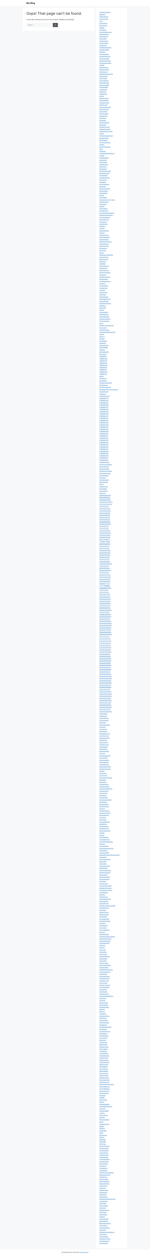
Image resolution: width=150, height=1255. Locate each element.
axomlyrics (103, 180)
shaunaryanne (104, 103)
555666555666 (104, 537)
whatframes (103, 224)
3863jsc (102, 1128)
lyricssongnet (104, 720)
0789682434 (104, 400)
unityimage (103, 954)
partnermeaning (104, 272)
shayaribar (103, 39)
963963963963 (105, 570)
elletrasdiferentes (105, 242)
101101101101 (104, 526)
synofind (102, 1000)
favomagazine (104, 760)
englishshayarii (104, 396)
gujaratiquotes (104, 317)
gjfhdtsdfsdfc (104, 352)
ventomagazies (104, 237)
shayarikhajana (104, 1228)
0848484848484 (105, 661)
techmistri (102, 118)
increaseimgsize (105, 941)
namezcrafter (104, 1148)
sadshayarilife (104, 853)
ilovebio (102, 339)
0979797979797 (105, 685)
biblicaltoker (103, 868)
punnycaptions (104, 930)
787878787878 (104, 520)
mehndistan (103, 749)
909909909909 (105, 500)
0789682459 (103, 453)
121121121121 (103, 590)
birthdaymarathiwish (106, 325)
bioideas (102, 52)
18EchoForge (103, 1064)
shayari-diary (104, 963)
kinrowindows (104, 109)
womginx (102, 923)
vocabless (102, 1014)
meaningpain (103, 1179)
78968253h (103, 365)
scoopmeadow (104, 787)
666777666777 (104, 539)
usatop (101, 334)
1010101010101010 (105, 502)
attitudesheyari (104, 738)
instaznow (102, 1166)
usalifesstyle (103, 164)
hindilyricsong (104, 994)
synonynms (103, 775)
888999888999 (104, 544)
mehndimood (104, 846)
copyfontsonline (104, 813)
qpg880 (102, 1098)
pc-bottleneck (104, 919)
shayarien (102, 1230)
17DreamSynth (104, 1062)
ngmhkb (102, 350)
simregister (103, 197)
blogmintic (111, 332)
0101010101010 (104, 595)
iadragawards (104, 231)
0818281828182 (104, 654)
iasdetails (102, 120)
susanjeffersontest (105, 1106)
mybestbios (103, 714)
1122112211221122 (105, 504)
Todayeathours (104, 839)
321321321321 (104, 548)
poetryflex (102, 1203)
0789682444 (104, 422)
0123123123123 (104, 709)
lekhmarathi (103, 76)
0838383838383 (105, 659)
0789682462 (103, 460)
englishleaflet (104, 158)
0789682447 (103, 427)
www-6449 (103, 1115)
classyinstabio (104, 85)
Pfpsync (102, 947)
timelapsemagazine (106, 74)
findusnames (103, 901)
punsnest (102, 817)
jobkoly (101, 195)
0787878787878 (105, 650)
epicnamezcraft (104, 1175)
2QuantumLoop (104, 1031)
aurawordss (103, 793)
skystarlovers (104, 791)
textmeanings (104, 480)
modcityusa (103, 72)
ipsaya (101, 253)
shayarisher (103, 292)
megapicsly (103, 1025)
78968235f (103, 361)
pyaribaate (103, 381)
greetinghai (103, 974)
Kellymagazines (104, 877)
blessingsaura (104, 806)
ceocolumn (103, 160)
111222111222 (104, 528)
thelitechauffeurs (105, 303)
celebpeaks (103, 959)
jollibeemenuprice (105, 888)
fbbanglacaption (105, 1223)
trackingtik (103, 1131)
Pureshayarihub (104, 972)
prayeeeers (103, 802)
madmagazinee (104, 725)
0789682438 (103, 409)
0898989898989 (105, 670)
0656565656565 (105, 628)
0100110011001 (104, 689)
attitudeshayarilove (106, 215)
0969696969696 (105, 683)
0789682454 (103, 442)
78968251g (103, 363)
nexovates (103, 928)
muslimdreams (104, 943)
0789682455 (103, 445)
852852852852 (104, 568)
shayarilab (103, 961)
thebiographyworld (105, 131)
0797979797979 (105, 652)
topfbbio (102, 14)
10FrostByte (103, 1049)
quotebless (103, 341)
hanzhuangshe (104, 1080)
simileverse (103, 740)
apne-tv (102, 336)
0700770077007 (105, 703)
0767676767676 (105, 647)
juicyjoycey (103, 729)
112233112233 (104, 612)
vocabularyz (103, 1168)
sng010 (101, 1113)
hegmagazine (104, 762)
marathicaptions (105, 319)
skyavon (102, 809)
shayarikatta (103, 1020)
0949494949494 (105, 678)
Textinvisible (103, 286)
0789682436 (104, 405)
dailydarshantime (105, 939)
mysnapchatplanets (106, 842)
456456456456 (104, 550)
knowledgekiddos (105, 1027)
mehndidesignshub (106, 136)
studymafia (103, 78)
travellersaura (104, 745)
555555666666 (104, 581)
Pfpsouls (102, 945)
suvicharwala (103, 1150)
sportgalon (103, 952)
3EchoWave (103, 1034)
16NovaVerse (104, 1060)
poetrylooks (103, 731)
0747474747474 (105, 643)
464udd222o (103, 345)
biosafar (102, 895)
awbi (101, 149)
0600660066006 (105, 700)
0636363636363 (105, 623)
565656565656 (104, 515)
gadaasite (102, 92)
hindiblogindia (104, 50)
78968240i (103, 367)
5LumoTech (103, 1038)
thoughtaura (103, 385)
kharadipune (103, 36)
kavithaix (102, 284)
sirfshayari (103, 1018)
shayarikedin (103, 1237)
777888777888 (104, 542)
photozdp (102, 308)
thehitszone (103, 105)
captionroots (103, 486)
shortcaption (103, 1221)
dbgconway (103, 25)
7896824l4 (103, 374)
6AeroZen (102, 1040)
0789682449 (104, 431)
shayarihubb (103, 332)
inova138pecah (104, 1089)
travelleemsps (104, 764)
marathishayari (104, 811)
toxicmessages (104, 976)
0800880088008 (105, 705)
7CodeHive (103, 1042)
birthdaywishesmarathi (107, 906)
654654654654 (104, 553)
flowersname (103, 114)
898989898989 (104, 522)
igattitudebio (103, 1071)
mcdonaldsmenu (105, 899)
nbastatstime (104, 967)
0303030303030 (105, 711)
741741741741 (104, 566)
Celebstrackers (104, 956)
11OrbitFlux (103, 1051)
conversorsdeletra (105, 464)
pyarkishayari (104, 1155)
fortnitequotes (104, 59)
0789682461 (103, 458)
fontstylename (104, 321)
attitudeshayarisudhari (107, 937)
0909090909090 (105, 610)
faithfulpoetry (104, 314)
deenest (102, 1009)
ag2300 (102, 1117)
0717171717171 (104, 636)
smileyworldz (103, 43)
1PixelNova (103, 1029)
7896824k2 (103, 372)
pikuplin (102, 771)
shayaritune (103, 875)
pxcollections (103, 211)
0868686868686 (105, 665)
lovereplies (103, 989)
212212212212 (104, 592)
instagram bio (104, 981)
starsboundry (104, 235)
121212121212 (104, 506)
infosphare (103, 169)
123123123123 (104, 546)
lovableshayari (104, 462)
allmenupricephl (104, 872)
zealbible (102, 264)
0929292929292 (105, 674)
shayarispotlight (104, 756)
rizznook (102, 753)
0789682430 (104, 414)
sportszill (102, 950)
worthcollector (104, 184)
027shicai (102, 1144)
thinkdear (102, 182)
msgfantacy (103, 288)
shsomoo (102, 1095)
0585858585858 (105, 614)
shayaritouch (103, 392)
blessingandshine (105, 800)
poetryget (102, 910)
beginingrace (103, 259)
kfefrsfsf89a (103, 347)
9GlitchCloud (103, 1047)
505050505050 (104, 601)
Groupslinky (103, 850)
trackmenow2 (104, 1093)
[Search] (55, 25)
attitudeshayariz (105, 299)
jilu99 (101, 1133)
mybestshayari (104, 1241)
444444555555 (104, 579)
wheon (101, 310)
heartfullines (103, 1164)
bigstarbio (102, 125)
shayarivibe (103, 116)
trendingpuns (104, 826)
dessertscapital (104, 189)
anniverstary (103, 884)
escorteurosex (104, 1091)
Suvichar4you (104, 736)
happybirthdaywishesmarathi (109, 855)
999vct (101, 1137)
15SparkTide (103, 1058)
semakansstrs (104, 828)
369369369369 (105, 495)
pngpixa (102, 1217)
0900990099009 (105, 707)
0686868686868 (105, 632)
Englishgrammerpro (106, 970)
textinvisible (103, 1206)
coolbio (101, 156)
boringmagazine (105, 147)
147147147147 (104, 559)
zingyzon (102, 493)
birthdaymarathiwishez (107, 1199)
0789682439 (104, 411)
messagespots (104, 987)
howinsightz (103, 758)
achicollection (104, 718)
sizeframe (102, 30)
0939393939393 (105, 676)
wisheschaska (104, 1022)
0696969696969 (105, 634)
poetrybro (102, 261)
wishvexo (102, 1188)
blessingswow (104, 1210)
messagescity (104, 475)
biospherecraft (104, 173)
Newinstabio (103, 1005)
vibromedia (103, 162)
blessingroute (104, 246)
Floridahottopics (105, 142)
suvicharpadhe (104, 1159)
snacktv (102, 228)
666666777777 (104, 584)
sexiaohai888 (104, 1111)
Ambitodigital (104, 100)
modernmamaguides (106, 1173)
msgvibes (102, 1208)
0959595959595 (105, 681)
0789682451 (103, 436)
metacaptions (104, 804)
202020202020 (104, 597)
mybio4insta (103, 1153)
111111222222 (104, 572)
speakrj (101, 145)
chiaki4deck (103, 747)
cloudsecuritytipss (105, 471)
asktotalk (102, 186)
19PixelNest (103, 1067)
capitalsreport (104, 34)
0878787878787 (105, 667)
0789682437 (103, 407)
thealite (102, 833)
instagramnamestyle (106, 848)
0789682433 (104, 398)
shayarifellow (104, 301)
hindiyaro (102, 151)
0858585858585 (105, 663)
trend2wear (103, 111)
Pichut (101, 484)
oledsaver (102, 394)
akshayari (102, 722)
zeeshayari (103, 716)
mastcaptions (104, 81)
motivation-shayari (105, 890)
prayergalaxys (104, 815)
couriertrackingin (105, 387)
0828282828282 (105, 656)
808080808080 (104, 608)
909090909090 (105, 524)
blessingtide (103, 482)
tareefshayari (104, 1162)
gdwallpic (102, 780)
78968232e (103, 359)
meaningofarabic (105, 870)
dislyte (101, 96)
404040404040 (105, 599)
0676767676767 (105, 630)
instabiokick (103, 175)
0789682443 (104, 420)
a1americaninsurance (106, 1084)
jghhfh (101, 376)
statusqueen (103, 41)
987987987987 (104, 557)
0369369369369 (105, 564)
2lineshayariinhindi (105, 778)
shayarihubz (103, 797)
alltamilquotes (104, 751)
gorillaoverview (104, 127)
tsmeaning (103, 773)
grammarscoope (105, 473)
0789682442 (103, 418)
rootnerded (103, 1170)
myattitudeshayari (105, 383)
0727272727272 (105, 639)
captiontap (103, 824)
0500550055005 (105, 698)
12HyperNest (103, 1053)
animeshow (103, 23)
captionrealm (103, 1075)
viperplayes (103, 268)
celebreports (103, 17)
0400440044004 (105, 696)
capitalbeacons (104, 734)
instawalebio (103, 1157)
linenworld (103, 222)
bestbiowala (103, 279)
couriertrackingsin (105, 886)
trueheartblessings (105, 789)
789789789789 (104, 555)
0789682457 (103, 449)
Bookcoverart (104, 98)
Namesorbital (104, 914)
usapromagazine (105, 107)
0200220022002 (105, 692)
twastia (101, 206)
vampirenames (104, 978)
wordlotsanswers (105, 63)
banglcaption (103, 297)
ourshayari (103, 378)
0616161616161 (104, 619)
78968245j (103, 370)
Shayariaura (103, 1197)
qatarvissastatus (105, 965)
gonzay (101, 835)
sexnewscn (103, 1135)
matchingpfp (103, 87)
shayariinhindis (104, 866)
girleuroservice (104, 1146)
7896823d (103, 356)
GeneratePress (83, 1252)
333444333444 (105, 533)
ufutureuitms (103, 742)
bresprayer (103, 248)
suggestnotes (104, 138)
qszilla (101, 134)
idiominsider (103, 191)
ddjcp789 (102, 1142)
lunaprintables (104, 469)
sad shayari (103, 983)
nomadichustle (104, 178)
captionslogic (103, 202)
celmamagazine (104, 56)
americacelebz (104, 1181)
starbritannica (104, 220)
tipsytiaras (103, 167)
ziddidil (101, 28)
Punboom (102, 478)
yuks (101, 21)
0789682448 (103, 429)
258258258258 (104, 561)
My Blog (30, 3)
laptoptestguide (104, 129)
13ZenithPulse (104, 1056)
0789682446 (104, 425)
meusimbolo (103, 1243)
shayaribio (103, 864)
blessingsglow (104, 70)
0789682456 (103, 447)
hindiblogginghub (105, 47)
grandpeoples (104, 54)
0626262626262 (105, 621)
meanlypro (103, 1212)
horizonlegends (104, 217)
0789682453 (103, 440)
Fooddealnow (104, 837)
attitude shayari (104, 985)
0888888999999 (105, 588)
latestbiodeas (104, 934)
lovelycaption (103, 1219)
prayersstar (103, 1186)
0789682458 (103, 451)
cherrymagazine (104, 859)
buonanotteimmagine (106, 213)
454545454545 (104, 513)
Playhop (102, 844)
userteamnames (105, 12)
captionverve (103, 1190)
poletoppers (103, 193)
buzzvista (102, 250)
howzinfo (102, 727)
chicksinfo (102, 998)
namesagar (103, 1214)
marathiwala (103, 892)
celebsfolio (103, 917)
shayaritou (103, 204)
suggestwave (104, 784)
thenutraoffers (104, 1120)
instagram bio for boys (107, 200)
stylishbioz (103, 1195)
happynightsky (104, 1184)
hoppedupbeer (104, 1104)
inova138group (104, 1087)
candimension (104, 908)
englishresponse (105, 769)
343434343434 (105, 511)
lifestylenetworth (105, 171)
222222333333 (104, 575)
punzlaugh (103, 820)
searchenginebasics (106, 996)
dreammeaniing (104, 831)
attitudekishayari (105, 767)
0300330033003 (105, 694)
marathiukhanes (105, 281)
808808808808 (104, 497)
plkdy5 (101, 1102)
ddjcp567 (102, 1139)
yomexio (102, 290)
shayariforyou (104, 903)
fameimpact (103, 140)
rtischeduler (103, 925)
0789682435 (103, 403)
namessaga (103, 992)
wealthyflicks (103, 67)
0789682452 (103, 438)
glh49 (101, 1122)
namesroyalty (104, 912)
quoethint (102, 343)
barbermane (103, 1003)
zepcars (102, 233)
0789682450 (103, 434)
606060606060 (105, 603)
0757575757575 (105, 645)
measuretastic (104, 122)
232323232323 (104, 509)
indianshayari (104, 244)
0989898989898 (105, 687)
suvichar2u (103, 1234)
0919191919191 (104, 672)
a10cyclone (103, 1100)
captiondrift (103, 1192)
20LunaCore (103, 1069)
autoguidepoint (104, 822)
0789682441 (103, 416)
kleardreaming (104, 1016)
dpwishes (102, 295)
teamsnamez (103, 257)
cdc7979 (102, 1109)
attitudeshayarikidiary (106, 1232)
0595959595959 (105, 617)
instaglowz (103, 795)
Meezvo (102, 1012)
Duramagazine (104, 879)
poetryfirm (102, 862)
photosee (102, 881)
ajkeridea (102, 306)
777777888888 (104, 586)
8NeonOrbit (103, 1045)
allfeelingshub (104, 1078)
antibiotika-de (104, 1082)
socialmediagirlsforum (107, 153)
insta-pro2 (103, 328)
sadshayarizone (104, 277)
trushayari (102, 275)
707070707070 (104, 606)
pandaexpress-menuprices (108, 389)
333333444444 (105, 577)
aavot (101, 323)
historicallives (104, 239)
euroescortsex (104, 1124)
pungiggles (103, 489)
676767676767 (104, 517)
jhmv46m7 (103, 354)
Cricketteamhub (104, 921)
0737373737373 (105, 641)
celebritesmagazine (106, 255)
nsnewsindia (103, 19)
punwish (102, 932)
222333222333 (104, 531)
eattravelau (103, 1225)
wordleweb (103, 89)
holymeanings (104, 467)
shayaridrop (103, 491)
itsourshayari (103, 1073)
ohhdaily (102, 226)
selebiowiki (103, 94)
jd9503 (101, 1126)
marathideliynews (105, 32)
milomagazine (104, 266)
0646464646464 (105, 625)
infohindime (103, 209)
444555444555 (104, 535)
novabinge (103, 45)
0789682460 (104, 456)
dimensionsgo (104, 83)
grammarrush (104, 270)
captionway (103, 1177)
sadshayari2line (104, 1239)
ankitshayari (103, 897)
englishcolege (104, 1007)
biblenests (103, 782)
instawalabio (103, 312)
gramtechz (103, 857)
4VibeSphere (103, 1036)
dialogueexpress (105, 61)
